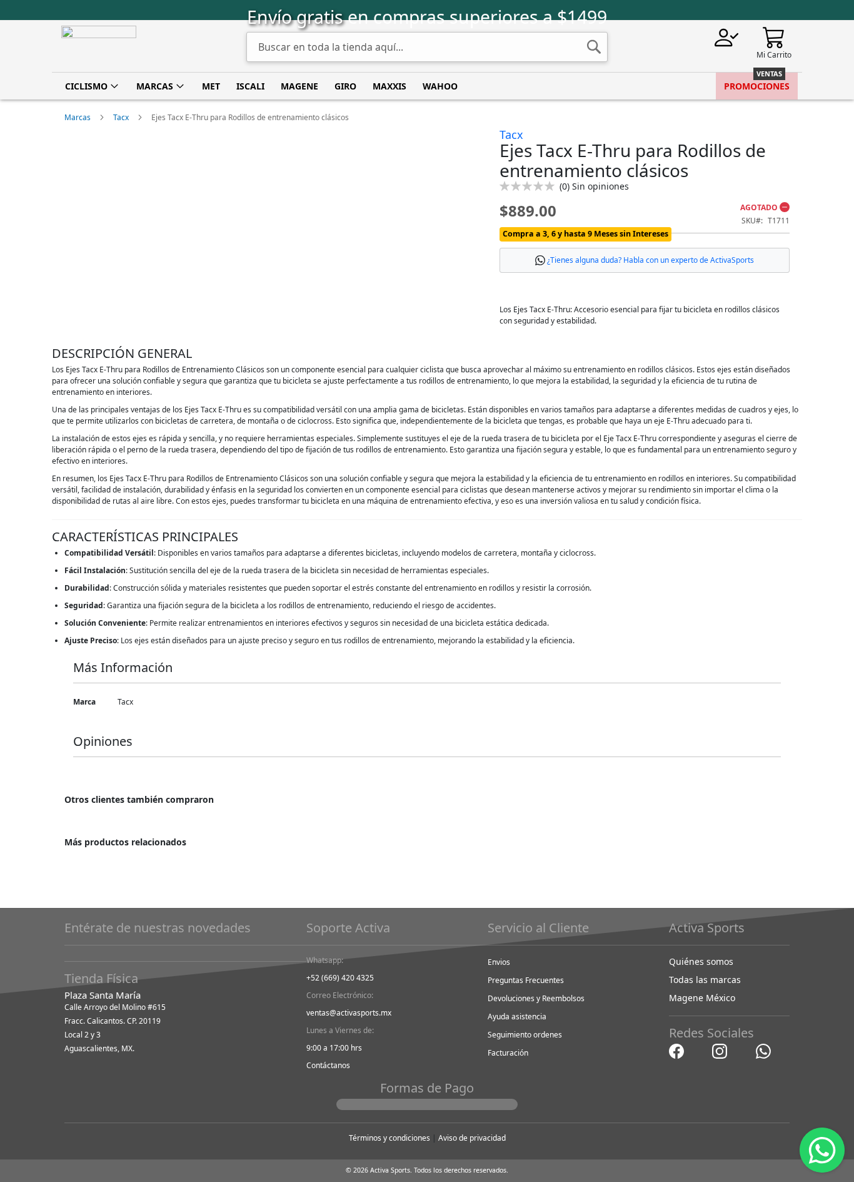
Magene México (702, 998)
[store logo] (98, 46)
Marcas (77, 117)
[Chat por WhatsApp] (763, 1050)
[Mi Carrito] (774, 37)
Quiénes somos (701, 961)
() (594, 186)
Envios (499, 962)
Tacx (121, 117)
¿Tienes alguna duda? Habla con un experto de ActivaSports (650, 260)
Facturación (508, 1052)
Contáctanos (328, 1065)
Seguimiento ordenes (525, 1034)
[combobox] (427, 47)
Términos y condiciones (389, 1138)
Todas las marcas (705, 980)
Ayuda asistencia (517, 1016)
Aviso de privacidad (472, 1138)
